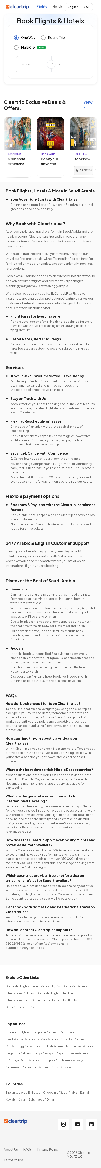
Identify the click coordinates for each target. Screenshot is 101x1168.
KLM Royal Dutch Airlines (22, 1060)
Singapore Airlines (18, 1053)
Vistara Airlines (48, 1039)
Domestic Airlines (75, 986)
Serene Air (13, 1067)
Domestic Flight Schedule (55, 993)
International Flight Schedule (26, 1000)
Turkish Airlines (53, 1046)
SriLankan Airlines (73, 1039)
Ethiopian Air (50, 1060)
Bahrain (85, 1092)
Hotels (58, 6)
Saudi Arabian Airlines (20, 1039)
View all (88, 105)
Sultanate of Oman (42, 1099)
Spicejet (12, 1032)
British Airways (61, 1067)
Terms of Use (14, 1160)
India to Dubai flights (62, 1000)
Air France (29, 1067)
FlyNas (25, 1032)
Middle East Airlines (79, 1046)
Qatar (22, 1099)
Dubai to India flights (20, 1007)
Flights (42, 6)
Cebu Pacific (68, 1032)
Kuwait (10, 1099)
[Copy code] (28, 171)
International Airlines (20, 993)
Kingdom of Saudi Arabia (60, 1092)
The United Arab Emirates (23, 1092)
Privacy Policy (48, 1149)
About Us (11, 1149)
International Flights (46, 986)
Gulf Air (11, 1046)
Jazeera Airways (73, 1060)
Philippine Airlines (44, 1032)
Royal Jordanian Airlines (72, 1053)
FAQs (27, 1149)
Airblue (44, 1067)
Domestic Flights (18, 986)
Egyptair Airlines (29, 1046)
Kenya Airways (43, 1053)
